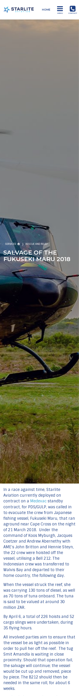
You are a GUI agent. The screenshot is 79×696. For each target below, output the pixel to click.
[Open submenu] (18, 244)
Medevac (38, 501)
